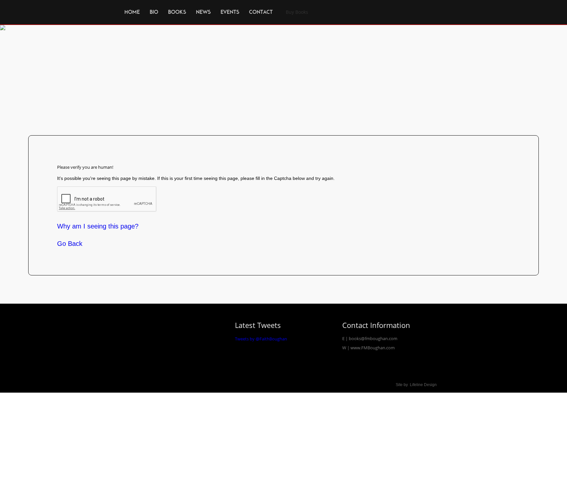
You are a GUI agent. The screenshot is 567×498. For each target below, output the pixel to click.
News (203, 12)
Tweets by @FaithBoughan (261, 339)
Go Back (69, 243)
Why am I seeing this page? (97, 226)
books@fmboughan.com (373, 338)
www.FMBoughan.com (372, 348)
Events (229, 12)
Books (177, 12)
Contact (261, 12)
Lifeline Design (423, 384)
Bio (154, 12)
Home (132, 12)
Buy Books (297, 12)
